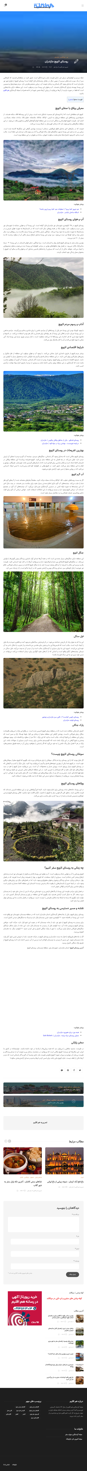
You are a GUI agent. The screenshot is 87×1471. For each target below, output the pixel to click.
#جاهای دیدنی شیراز (20, 1407)
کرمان (82, 1177)
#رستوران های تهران (34, 1414)
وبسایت (76, 1261)
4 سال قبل (30, 1191)
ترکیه (65, 1087)
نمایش (71, 99)
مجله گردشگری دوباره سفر (73, 1434)
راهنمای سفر (60, 1100)
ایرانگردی (62, 57)
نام (77, 1236)
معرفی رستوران (76, 1087)
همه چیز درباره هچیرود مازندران (68, 1032)
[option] (23, 1169)
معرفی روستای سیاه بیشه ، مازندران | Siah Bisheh (61, 1035)
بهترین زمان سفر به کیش (56, 1102)
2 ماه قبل (71, 1334)
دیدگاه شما (75, 1214)
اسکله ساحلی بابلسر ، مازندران (68, 212)
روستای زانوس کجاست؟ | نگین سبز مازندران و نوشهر (60, 717)
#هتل (17, 1414)
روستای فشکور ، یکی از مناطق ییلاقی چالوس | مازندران (60, 440)
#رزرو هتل (9, 1411)
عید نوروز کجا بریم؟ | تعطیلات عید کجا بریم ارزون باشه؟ (59, 209)
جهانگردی (60, 1087)
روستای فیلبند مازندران (71, 720)
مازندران (57, 57)
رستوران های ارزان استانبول (71, 1089)
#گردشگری (8, 1414)
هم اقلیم (6, 90)
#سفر (24, 1414)
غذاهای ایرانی (38, 1177)
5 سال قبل (71, 1187)
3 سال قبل (56, 67)
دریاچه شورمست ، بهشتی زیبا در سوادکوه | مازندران (60, 443)
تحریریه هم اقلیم (64, 67)
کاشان (21, 1177)
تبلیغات (14, 1464)
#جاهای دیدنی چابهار (34, 1411)
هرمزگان (48, 1100)
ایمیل (77, 1249)
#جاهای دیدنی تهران (34, 1407)
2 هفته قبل (70, 1322)
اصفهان (32, 1177)
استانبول (70, 1087)
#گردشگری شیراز (35, 1418)
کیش (43, 1100)
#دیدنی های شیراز (20, 1411)
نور (67, 57)
